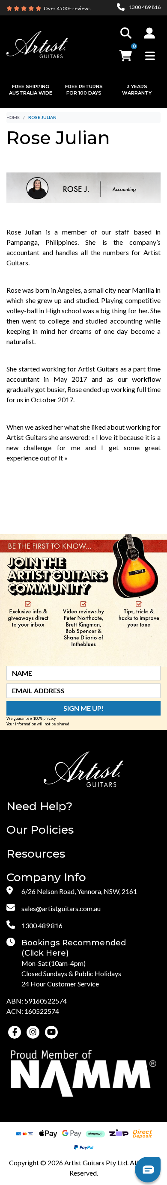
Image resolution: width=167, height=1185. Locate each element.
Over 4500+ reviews (67, 8)
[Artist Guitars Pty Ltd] (37, 43)
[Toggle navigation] (150, 56)
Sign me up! (83, 708)
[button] (149, 33)
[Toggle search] (126, 33)
